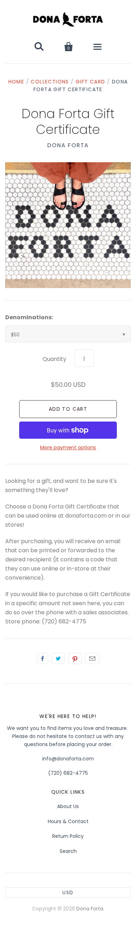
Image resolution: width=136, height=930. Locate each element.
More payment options (68, 447)
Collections (50, 81)
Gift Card (90, 81)
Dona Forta (68, 145)
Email (92, 658)
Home (16, 81)
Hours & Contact (68, 821)
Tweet (58, 658)
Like (42, 658)
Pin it (75, 658)
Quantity (54, 359)
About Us (68, 806)
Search (68, 851)
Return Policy (68, 836)
